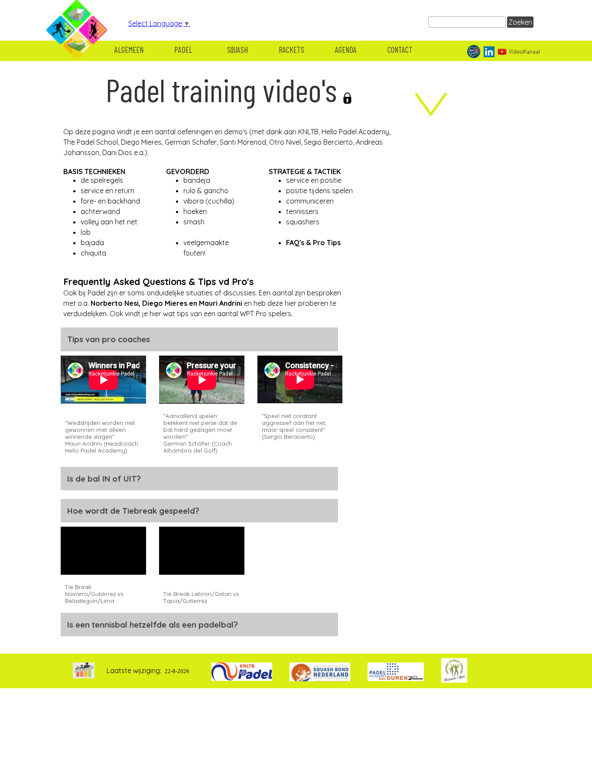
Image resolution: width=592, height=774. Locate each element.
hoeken (195, 211)
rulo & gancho (205, 190)
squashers (302, 221)
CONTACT (400, 50)
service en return (107, 190)
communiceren (310, 201)
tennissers (302, 211)
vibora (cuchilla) (208, 201)
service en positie (314, 180)
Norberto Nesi (115, 303)
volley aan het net (109, 221)
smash (194, 221)
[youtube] (502, 51)
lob (86, 232)
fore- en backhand (110, 201)
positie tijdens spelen (319, 190)
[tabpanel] (228, 121)
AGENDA (346, 50)
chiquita (93, 253)
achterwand (100, 211)
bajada (92, 242)
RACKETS (291, 50)
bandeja (196, 180)
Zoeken (520, 22)
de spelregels (102, 180)
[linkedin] (489, 51)
